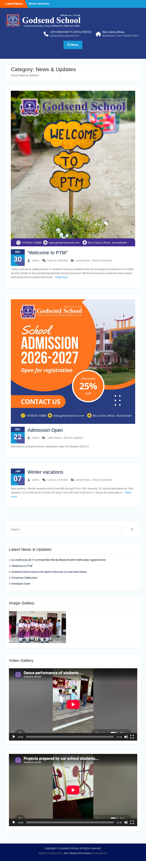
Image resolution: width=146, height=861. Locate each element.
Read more (61, 277)
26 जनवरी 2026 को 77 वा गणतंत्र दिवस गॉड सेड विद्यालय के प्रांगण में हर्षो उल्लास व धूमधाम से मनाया (58, 560)
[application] (73, 704)
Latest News (82, 260)
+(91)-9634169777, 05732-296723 (70, 31)
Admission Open (45, 430)
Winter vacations (45, 472)
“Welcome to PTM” (40, 3)
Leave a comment (57, 260)
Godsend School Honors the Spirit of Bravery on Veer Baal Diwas (49, 571)
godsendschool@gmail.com (64, 35)
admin (35, 260)
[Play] (14, 737)
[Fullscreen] (132, 737)
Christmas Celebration (24, 577)
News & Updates (102, 260)
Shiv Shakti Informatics (77, 853)
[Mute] (126, 737)
